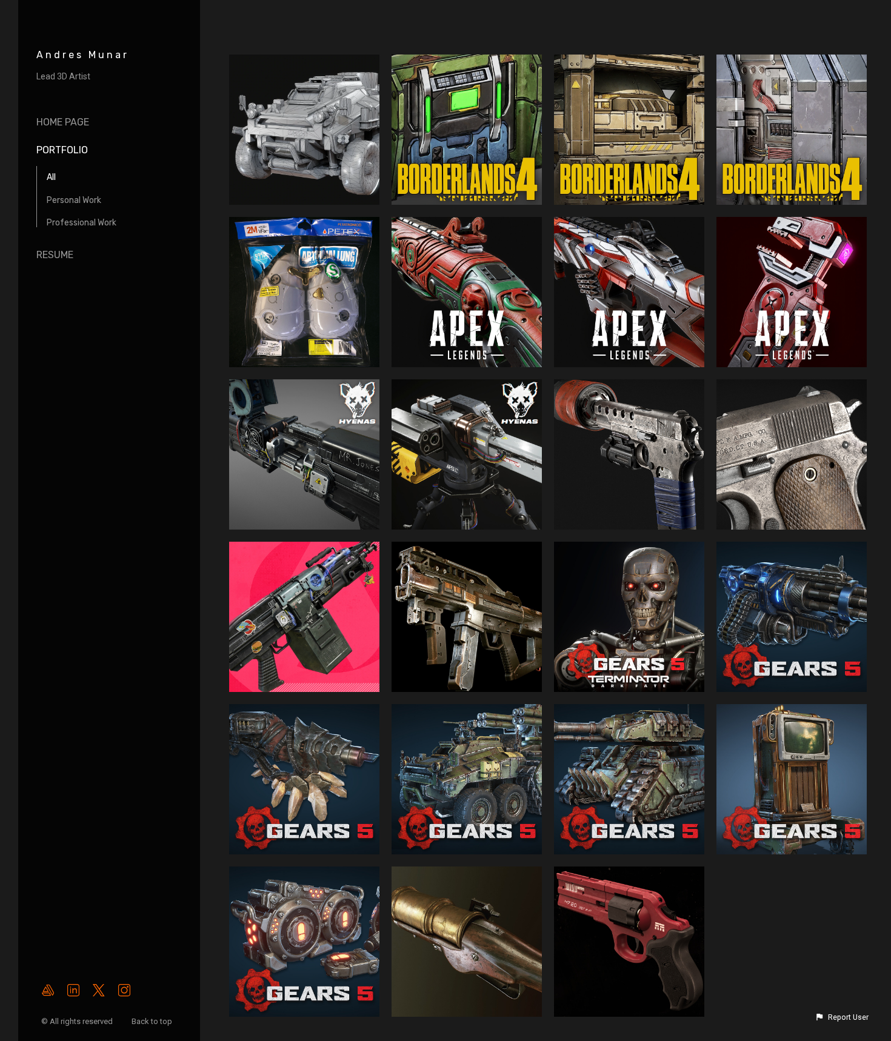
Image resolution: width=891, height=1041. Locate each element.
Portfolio (62, 150)
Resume (54, 255)
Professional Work (81, 223)
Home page (62, 122)
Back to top (153, 1021)
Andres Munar (82, 55)
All (51, 177)
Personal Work (74, 200)
